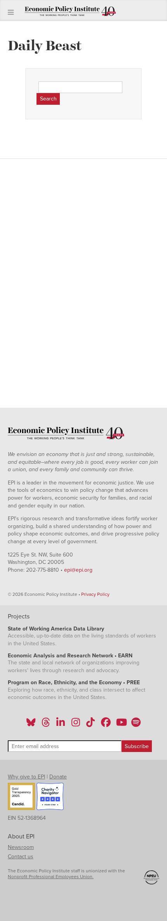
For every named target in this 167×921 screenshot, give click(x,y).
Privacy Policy (95, 594)
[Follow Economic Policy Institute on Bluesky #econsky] (31, 724)
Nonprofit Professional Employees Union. (51, 876)
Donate (58, 776)
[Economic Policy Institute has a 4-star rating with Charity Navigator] (50, 797)
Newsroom (21, 847)
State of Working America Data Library (56, 628)
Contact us (20, 856)
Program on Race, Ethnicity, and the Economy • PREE (74, 682)
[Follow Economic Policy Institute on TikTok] (90, 724)
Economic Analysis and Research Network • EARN (70, 655)
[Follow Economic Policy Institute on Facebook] (105, 724)
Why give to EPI (26, 776)
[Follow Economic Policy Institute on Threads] (46, 724)
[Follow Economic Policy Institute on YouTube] (120, 724)
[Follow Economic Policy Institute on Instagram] (75, 724)
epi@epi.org (78, 570)
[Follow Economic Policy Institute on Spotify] (136, 724)
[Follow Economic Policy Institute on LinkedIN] (60, 724)
